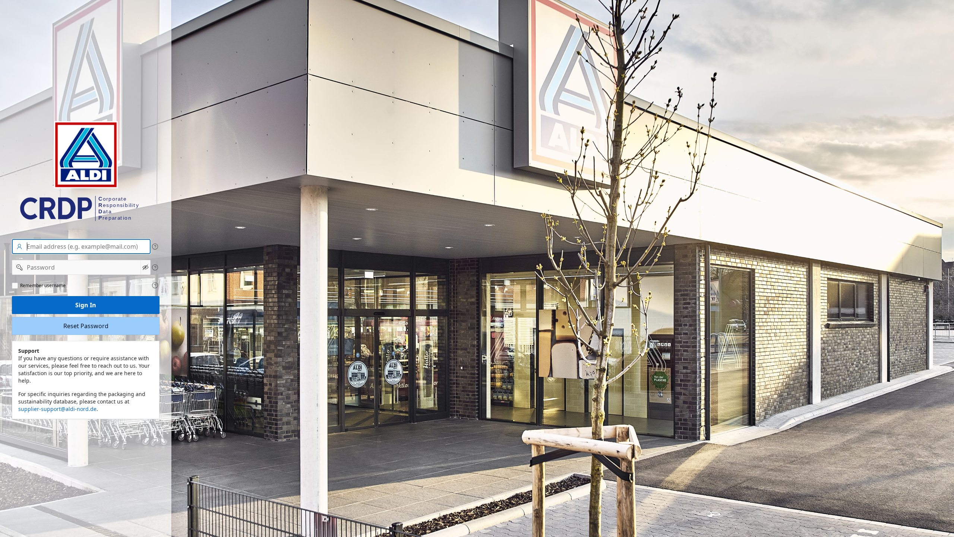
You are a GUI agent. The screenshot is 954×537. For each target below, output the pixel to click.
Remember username (43, 286)
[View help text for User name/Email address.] (155, 246)
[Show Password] (145, 267)
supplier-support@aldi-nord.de (57, 408)
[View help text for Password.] (155, 267)
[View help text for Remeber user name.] (155, 285)
